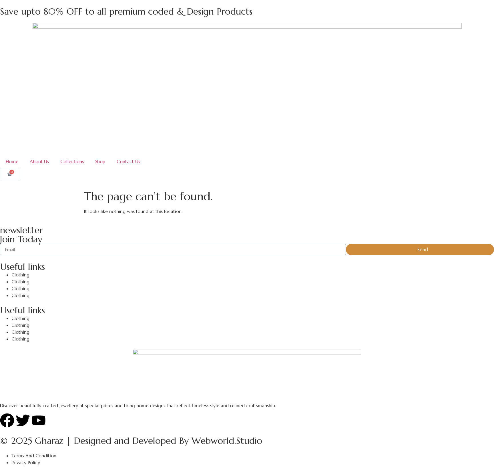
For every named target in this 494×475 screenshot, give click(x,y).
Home (12, 161)
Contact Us (128, 161)
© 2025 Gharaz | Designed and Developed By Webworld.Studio (131, 440)
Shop (100, 161)
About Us (39, 161)
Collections (72, 161)
